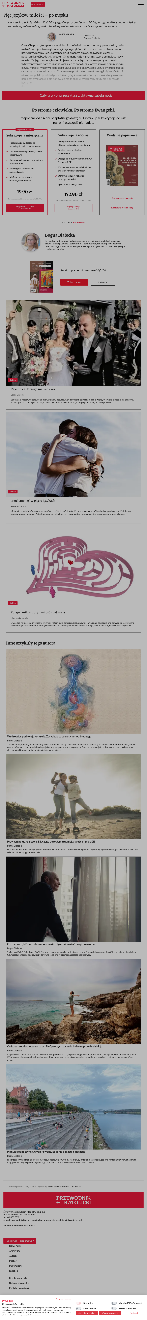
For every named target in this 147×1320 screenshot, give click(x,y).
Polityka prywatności (63, 1299)
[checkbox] (78, 1303)
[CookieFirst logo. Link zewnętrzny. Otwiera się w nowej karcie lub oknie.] (7, 1301)
